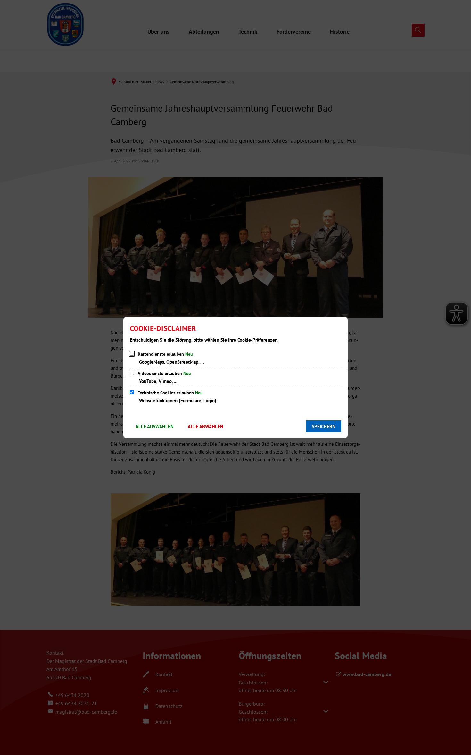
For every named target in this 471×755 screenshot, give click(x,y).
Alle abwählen (205, 426)
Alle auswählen (155, 426)
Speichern (323, 426)
